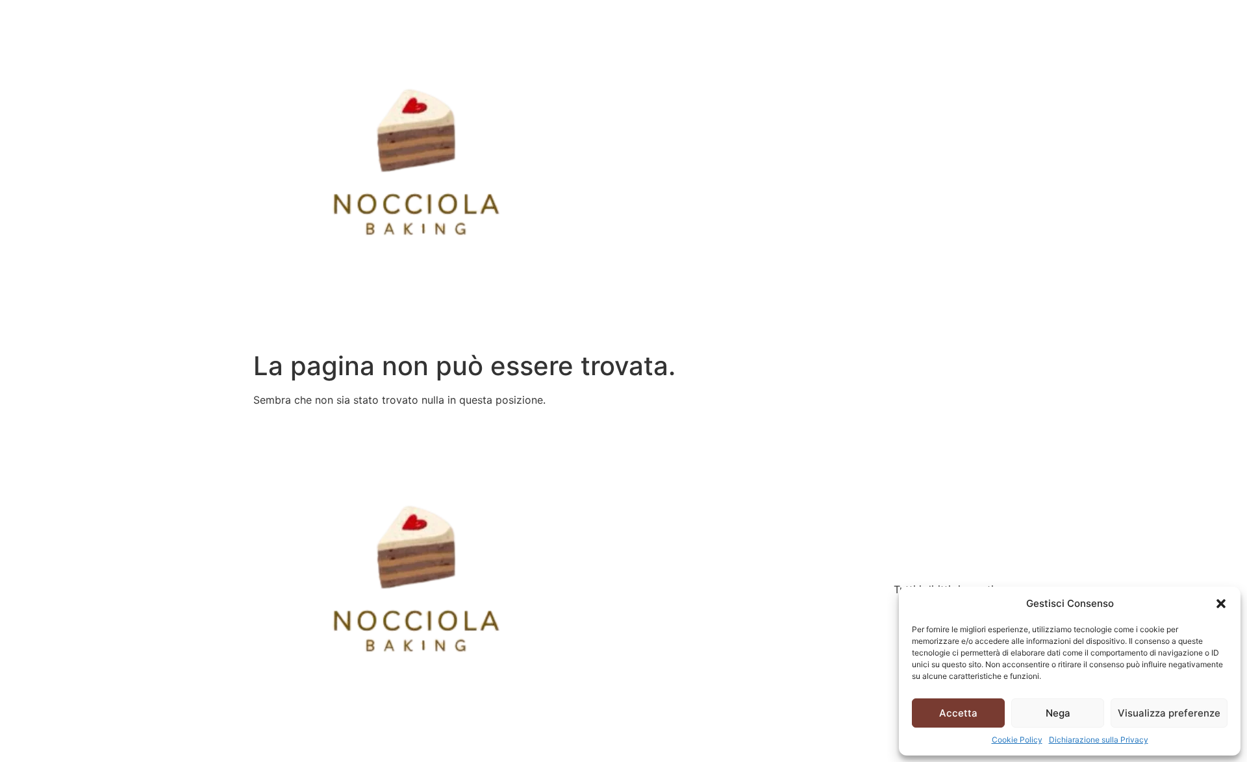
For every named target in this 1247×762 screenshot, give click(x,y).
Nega (1058, 713)
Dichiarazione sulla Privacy (1098, 739)
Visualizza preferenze (1169, 713)
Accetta (958, 713)
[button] (1221, 603)
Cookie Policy (1017, 739)
